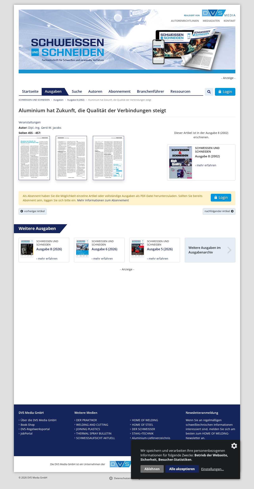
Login (227, 91)
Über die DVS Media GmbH (38, 420)
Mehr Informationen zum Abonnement (103, 200)
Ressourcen (180, 91)
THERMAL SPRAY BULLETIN (94, 433)
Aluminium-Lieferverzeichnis (151, 438)
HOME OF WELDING (145, 420)
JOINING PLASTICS (88, 429)
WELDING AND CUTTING (92, 425)
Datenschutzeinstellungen (128, 478)
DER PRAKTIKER (86, 420)
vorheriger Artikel (34, 211)
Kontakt (229, 20)
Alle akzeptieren (182, 469)
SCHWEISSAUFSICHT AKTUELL (95, 438)
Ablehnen (152, 469)
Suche (77, 91)
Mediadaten (211, 20)
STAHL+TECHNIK (143, 433)
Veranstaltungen (30, 122)
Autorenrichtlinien (185, 20)
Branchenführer (150, 91)
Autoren (95, 91)
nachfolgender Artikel (218, 211)
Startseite (30, 91)
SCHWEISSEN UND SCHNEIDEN (34, 99)
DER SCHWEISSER (143, 429)
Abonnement (120, 91)
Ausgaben (53, 91)
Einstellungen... (212, 469)
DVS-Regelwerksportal (35, 429)
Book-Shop (28, 425)
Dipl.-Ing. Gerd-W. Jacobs (44, 128)
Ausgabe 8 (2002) (75, 99)
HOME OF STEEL (142, 425)
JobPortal (27, 433)
